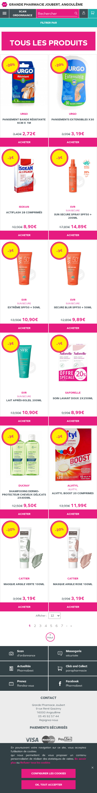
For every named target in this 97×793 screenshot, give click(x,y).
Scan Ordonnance (22, 13)
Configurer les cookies (48, 773)
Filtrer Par (48, 22)
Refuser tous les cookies (35, 762)
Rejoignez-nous (48, 720)
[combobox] (56, 13)
